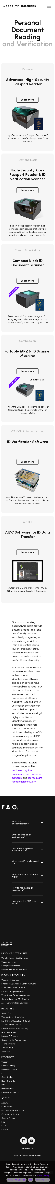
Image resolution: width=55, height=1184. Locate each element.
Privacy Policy (43, 1175)
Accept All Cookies (16, 1180)
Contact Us (27, 1149)
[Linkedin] (23, 1140)
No (30, 1180)
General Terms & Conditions (27, 1155)
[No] (48, 1172)
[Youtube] (31, 1140)
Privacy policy (42, 1180)
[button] (49, 6)
